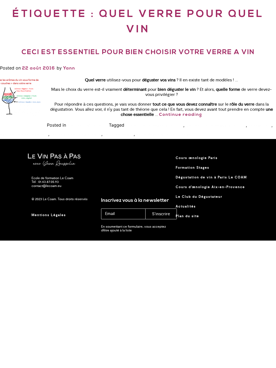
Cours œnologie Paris (197, 158)
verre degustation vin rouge (163, 134)
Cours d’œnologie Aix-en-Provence (210, 187)
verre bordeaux (119, 134)
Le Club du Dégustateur (199, 197)
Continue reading (180, 115)
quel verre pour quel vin (24, 134)
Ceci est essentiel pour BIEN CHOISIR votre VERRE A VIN (138, 52)
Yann (69, 68)
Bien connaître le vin (88, 125)
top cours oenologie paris (76, 134)
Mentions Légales (49, 215)
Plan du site (187, 216)
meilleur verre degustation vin (216, 125)
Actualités (186, 206)
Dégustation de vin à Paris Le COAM (211, 177)
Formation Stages (192, 167)
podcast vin (259, 125)
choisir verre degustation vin (154, 125)
